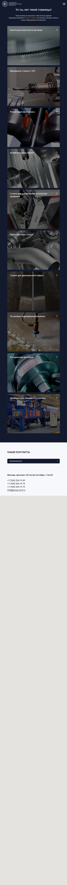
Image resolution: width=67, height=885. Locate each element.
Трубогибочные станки (21, 234)
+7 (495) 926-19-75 (16, 487)
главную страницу (31, 18)
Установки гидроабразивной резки (27, 316)
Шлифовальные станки (22, 153)
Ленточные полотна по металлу (26, 30)
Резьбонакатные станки (22, 112)
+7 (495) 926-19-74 (16, 483)
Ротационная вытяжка (21, 357)
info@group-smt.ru (16, 490)
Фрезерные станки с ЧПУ (22, 71)
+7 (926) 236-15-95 (16, 480)
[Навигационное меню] (64, 4)
